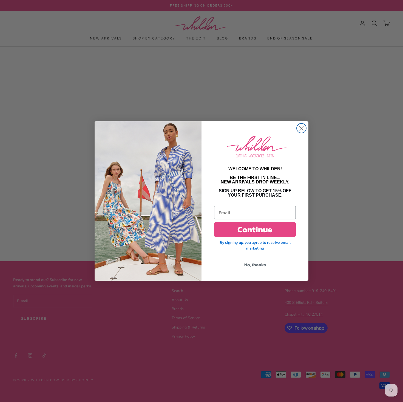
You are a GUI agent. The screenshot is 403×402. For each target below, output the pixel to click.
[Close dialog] (301, 128)
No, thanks (255, 264)
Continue (255, 229)
